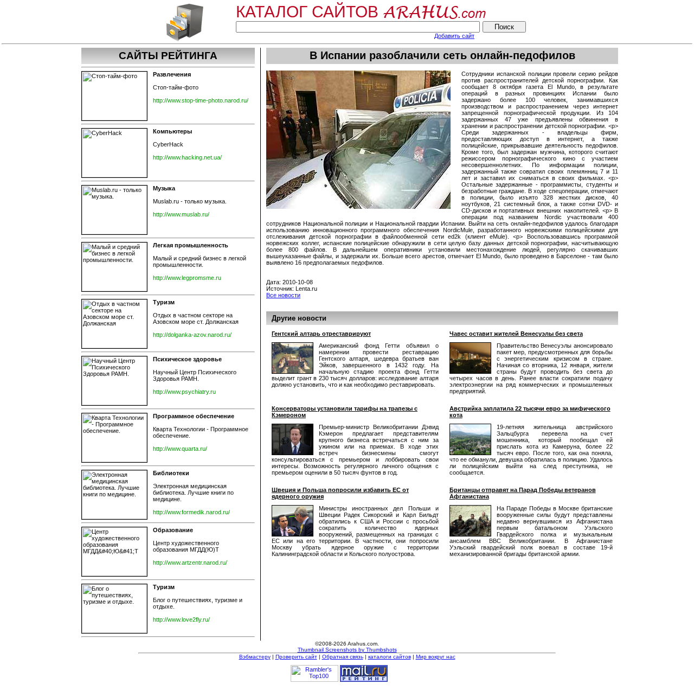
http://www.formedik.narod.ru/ (191, 512)
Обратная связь (342, 657)
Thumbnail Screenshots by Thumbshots (347, 650)
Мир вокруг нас (435, 657)
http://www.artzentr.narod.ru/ (190, 562)
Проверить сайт (296, 657)
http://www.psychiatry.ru (184, 391)
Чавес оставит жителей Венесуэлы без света (516, 333)
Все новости (283, 295)
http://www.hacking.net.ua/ (187, 157)
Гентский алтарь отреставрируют (321, 333)
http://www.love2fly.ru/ (181, 619)
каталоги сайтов (389, 657)
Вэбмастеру (255, 657)
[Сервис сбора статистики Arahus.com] (184, 40)
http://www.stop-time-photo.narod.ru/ (200, 100)
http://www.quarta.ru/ (180, 448)
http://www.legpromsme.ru (187, 277)
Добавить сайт (454, 36)
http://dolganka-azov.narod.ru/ (192, 334)
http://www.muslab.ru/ (181, 214)
